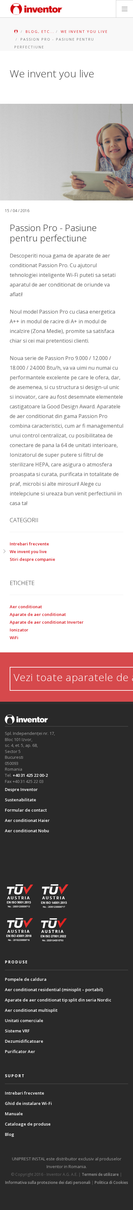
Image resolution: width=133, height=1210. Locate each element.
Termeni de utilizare (100, 1174)
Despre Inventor (21, 789)
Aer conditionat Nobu (27, 831)
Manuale (14, 1114)
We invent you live (28, 551)
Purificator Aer (20, 1051)
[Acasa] (36, 9)
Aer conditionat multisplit (31, 1010)
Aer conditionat (26, 607)
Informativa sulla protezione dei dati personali (47, 1182)
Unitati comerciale (24, 1020)
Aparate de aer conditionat (38, 614)
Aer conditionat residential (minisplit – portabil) (54, 989)
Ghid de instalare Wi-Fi (28, 1103)
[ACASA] (16, 31)
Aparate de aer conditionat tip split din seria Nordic (58, 1000)
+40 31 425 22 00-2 (30, 775)
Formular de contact (26, 810)
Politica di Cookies (111, 1182)
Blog (9, 1134)
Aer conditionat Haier (27, 820)
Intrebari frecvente (29, 544)
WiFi (14, 637)
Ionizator (19, 630)
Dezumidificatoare (24, 1041)
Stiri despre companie (32, 559)
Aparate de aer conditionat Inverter (47, 622)
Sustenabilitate (20, 800)
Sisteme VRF (17, 1031)
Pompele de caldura (25, 979)
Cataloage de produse (28, 1124)
